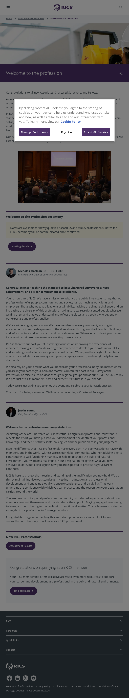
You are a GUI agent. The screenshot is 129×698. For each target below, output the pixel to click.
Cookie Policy (71, 122)
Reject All (67, 132)
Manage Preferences (34, 132)
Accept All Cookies (96, 132)
